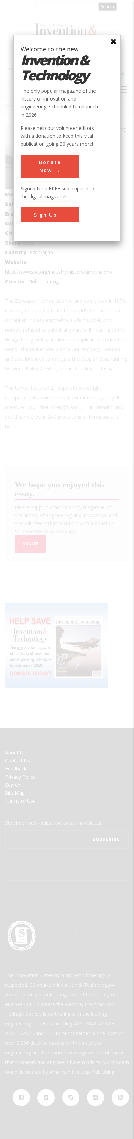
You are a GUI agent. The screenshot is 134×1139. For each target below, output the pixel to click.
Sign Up (45, 214)
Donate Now (50, 166)
